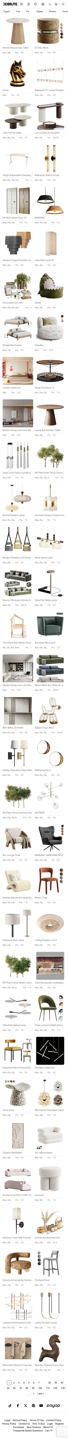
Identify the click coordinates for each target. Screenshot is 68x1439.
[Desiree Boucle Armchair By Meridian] (18, 894)
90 (33, 1388)
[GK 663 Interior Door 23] (18, 214)
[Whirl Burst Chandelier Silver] (50, 1106)
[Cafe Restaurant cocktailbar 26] (50, 979)
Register (59, 1423)
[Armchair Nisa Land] (50, 639)
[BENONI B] (50, 214)
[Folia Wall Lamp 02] (50, 256)
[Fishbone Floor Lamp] (18, 936)
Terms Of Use (37, 1420)
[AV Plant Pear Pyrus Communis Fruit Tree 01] (50, 469)
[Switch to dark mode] (48, 4)
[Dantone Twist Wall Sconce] (18, 1234)
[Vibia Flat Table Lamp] (50, 596)
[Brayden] (50, 341)
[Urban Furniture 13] (50, 384)
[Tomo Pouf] (18, 1106)
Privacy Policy (9, 1423)
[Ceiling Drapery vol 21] (50, 936)
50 (8, 1388)
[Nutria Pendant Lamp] (18, 511)
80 (27, 1388)
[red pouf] (50, 1191)
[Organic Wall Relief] (18, 1149)
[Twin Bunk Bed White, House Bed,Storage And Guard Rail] (18, 639)
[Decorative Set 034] (18, 299)
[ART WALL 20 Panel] (18, 724)
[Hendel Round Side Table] (18, 44)
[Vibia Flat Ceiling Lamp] (18, 1021)
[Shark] (50, 299)
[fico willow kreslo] (50, 1149)
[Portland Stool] (50, 1276)
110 (48, 1388)
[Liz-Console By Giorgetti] (50, 129)
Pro (28, 11)
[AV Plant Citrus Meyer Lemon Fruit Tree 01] (18, 979)
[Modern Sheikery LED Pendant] (18, 554)
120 (55, 1388)
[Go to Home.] (9, 4)
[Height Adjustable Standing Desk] (18, 171)
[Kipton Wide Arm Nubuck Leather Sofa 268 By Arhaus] (50, 681)
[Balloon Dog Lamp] (50, 724)
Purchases (18, 1427)
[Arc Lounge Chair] (18, 851)
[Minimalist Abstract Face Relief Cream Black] (18, 1361)
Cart (47, 1430)
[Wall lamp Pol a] (50, 766)
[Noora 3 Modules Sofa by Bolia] (18, 596)
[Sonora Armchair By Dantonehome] (18, 1276)
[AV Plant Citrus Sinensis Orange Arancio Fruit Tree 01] (18, 809)
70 (20, 1388)
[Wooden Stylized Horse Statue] (50, 1361)
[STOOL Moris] (50, 44)
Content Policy (53, 1420)
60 (14, 1388)
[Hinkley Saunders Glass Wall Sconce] (18, 766)
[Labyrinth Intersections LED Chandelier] (18, 1319)
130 (63, 1388)
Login (50, 1423)
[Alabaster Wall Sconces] (50, 171)
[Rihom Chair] (50, 894)
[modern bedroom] (18, 384)
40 (62, 1382)
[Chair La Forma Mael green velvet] (50, 1021)
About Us (48, 1427)
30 (55, 1382)
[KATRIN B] (50, 809)
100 (40, 1388)
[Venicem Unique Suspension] (50, 511)
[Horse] (18, 86)
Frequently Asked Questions (28, 1430)
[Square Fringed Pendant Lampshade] (18, 256)
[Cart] (56, 4)
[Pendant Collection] (50, 1064)
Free (18, 11)
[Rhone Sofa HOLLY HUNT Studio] (18, 1191)
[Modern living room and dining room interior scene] (18, 426)
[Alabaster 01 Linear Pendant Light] (50, 86)
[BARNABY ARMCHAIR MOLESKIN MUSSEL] (50, 851)
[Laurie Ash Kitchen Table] (50, 426)
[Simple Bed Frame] (18, 341)
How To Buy (39, 1423)
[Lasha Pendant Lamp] (50, 1319)
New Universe (34, 1427)
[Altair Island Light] (50, 554)
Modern (53, 11)
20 (49, 1382)
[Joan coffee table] (18, 129)
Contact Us (24, 1423)
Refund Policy (20, 1420)
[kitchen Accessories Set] (50, 1234)
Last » (41, 1393)
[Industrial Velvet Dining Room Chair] (18, 1064)
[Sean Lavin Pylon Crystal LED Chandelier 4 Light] (18, 469)
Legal (7, 1420)
